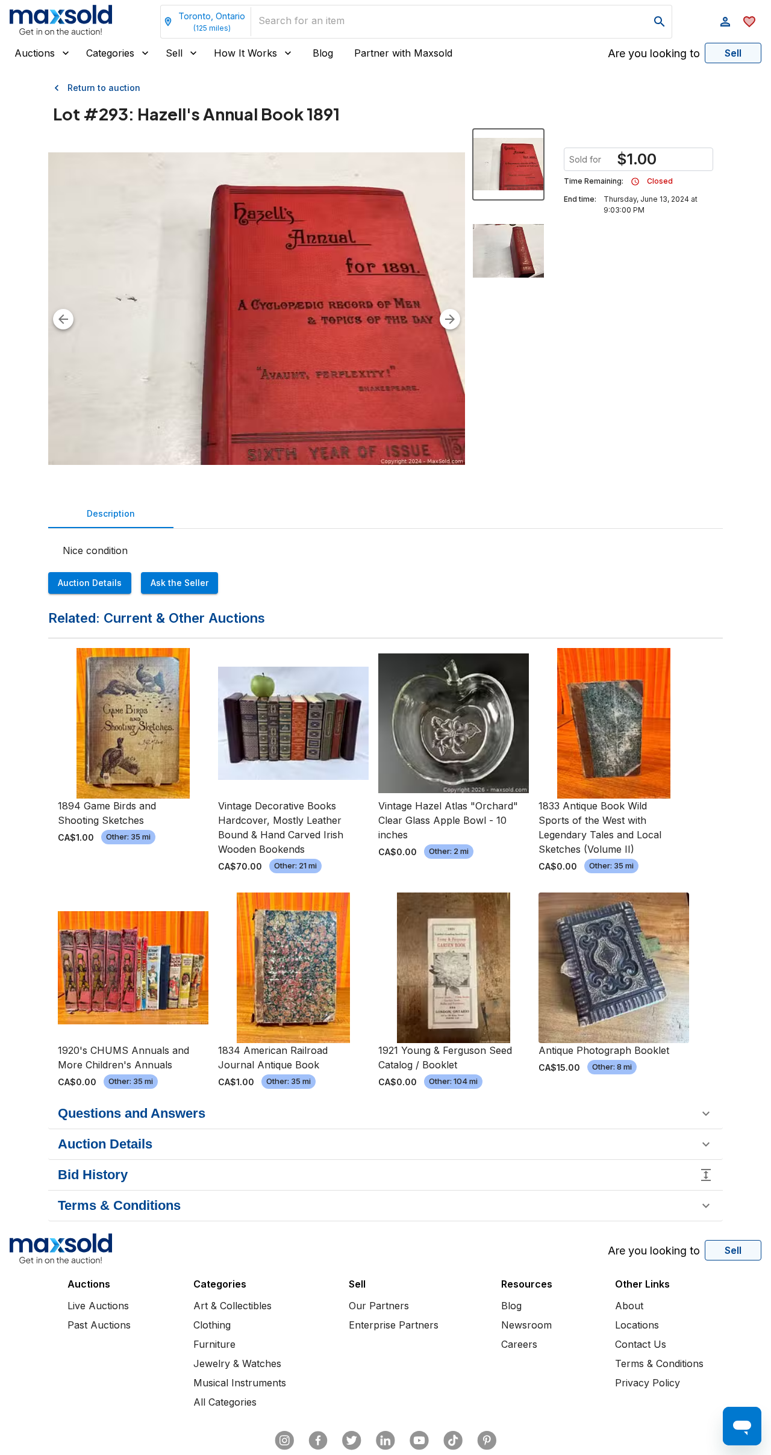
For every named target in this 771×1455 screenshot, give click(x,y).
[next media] (450, 319)
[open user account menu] (725, 22)
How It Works (245, 53)
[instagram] (284, 1440)
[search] (660, 22)
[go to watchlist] (749, 22)
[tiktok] (453, 1440)
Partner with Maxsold (403, 53)
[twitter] (351, 1440)
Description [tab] (111, 513)
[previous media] (63, 319)
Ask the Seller (179, 583)
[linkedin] (385, 1440)
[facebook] (318, 1440)
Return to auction (103, 88)
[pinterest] (486, 1440)
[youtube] (419, 1440)
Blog (323, 53)
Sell (174, 53)
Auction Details (90, 583)
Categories (110, 53)
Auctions (34, 53)
